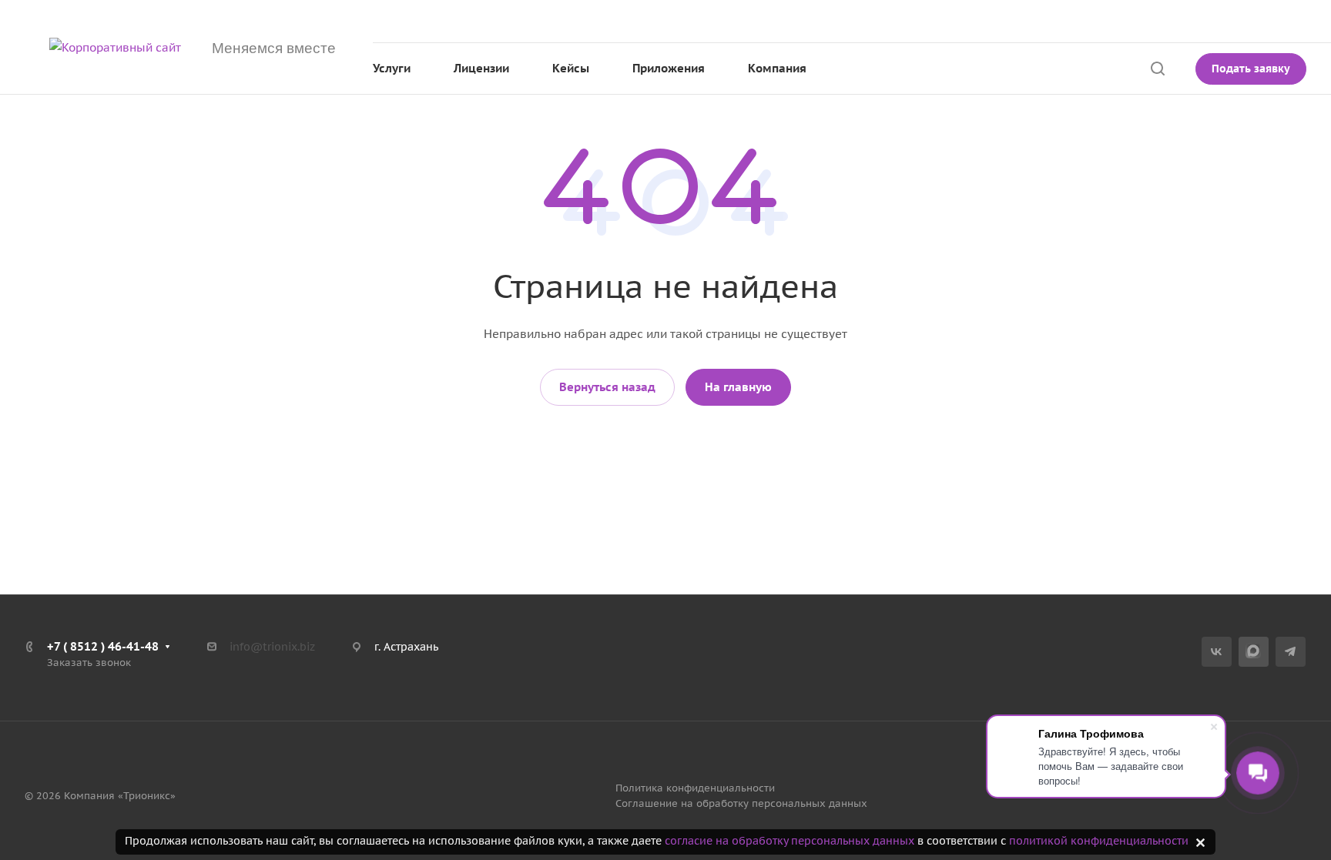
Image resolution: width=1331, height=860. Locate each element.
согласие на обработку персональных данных (789, 841)
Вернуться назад (607, 387)
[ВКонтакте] (1217, 652)
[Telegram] (1291, 652)
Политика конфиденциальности (695, 788)
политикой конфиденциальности (1099, 841)
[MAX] (1254, 652)
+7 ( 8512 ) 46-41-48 (1140, 21)
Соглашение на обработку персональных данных (741, 803)
